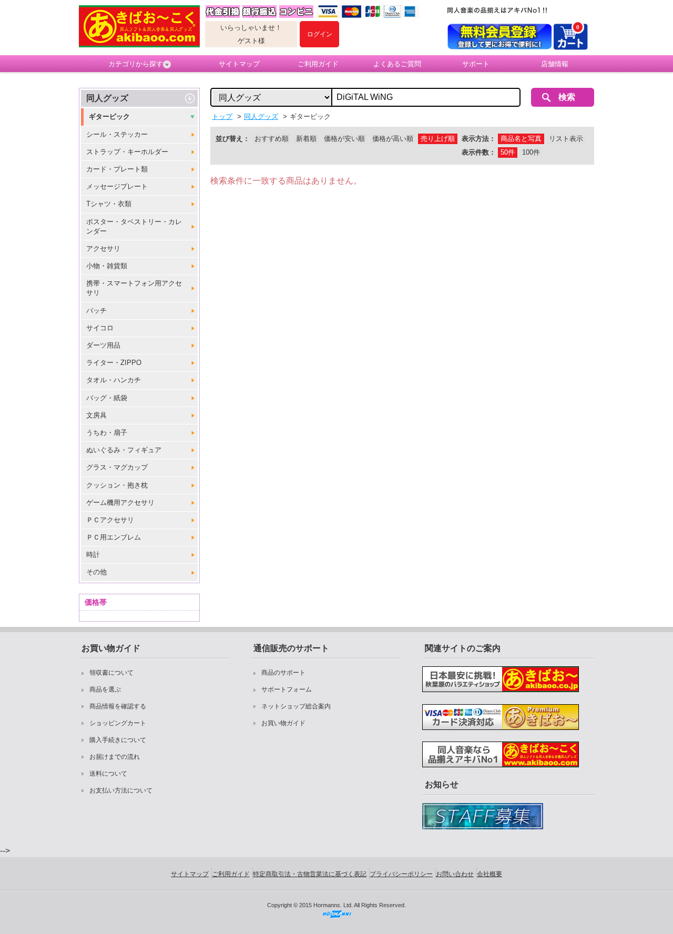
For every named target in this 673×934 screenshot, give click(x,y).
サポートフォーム (286, 689)
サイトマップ (239, 64)
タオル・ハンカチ (113, 380)
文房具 (96, 415)
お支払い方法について (120, 790)
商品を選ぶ (105, 689)
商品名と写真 (521, 139)
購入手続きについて (117, 740)
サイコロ (100, 328)
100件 (531, 152)
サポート (476, 64)
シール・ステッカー (117, 134)
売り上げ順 (438, 139)
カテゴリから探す (135, 64)
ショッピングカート (117, 723)
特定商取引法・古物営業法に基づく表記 (309, 874)
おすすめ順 (271, 139)
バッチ (96, 310)
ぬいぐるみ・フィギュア (123, 450)
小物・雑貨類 (106, 266)
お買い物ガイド (283, 723)
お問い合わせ (455, 874)
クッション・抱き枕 (117, 485)
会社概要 (489, 874)
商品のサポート (283, 672)
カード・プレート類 (117, 169)
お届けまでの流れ (114, 756)
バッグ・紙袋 (106, 398)
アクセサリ (103, 248)
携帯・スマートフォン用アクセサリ (134, 288)
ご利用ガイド (318, 64)
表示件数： (479, 152)
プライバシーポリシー (401, 874)
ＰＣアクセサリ (110, 520)
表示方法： (479, 139)
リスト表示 (566, 139)
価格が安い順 (344, 139)
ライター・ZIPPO (113, 363)
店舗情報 (554, 64)
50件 (508, 152)
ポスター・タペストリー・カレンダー (134, 226)
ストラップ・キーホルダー (127, 152)
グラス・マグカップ (117, 467)
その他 (96, 572)
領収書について (111, 672)
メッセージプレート (117, 186)
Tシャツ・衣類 (108, 204)
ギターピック (109, 116)
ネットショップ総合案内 (296, 706)
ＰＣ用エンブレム (113, 537)
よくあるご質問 (397, 64)
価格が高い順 (392, 139)
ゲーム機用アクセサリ (120, 502)
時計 (93, 555)
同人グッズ (107, 98)
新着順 (306, 139)
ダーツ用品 (103, 345)
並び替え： (233, 139)
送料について (108, 773)
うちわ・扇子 (106, 432)
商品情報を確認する (117, 706)
